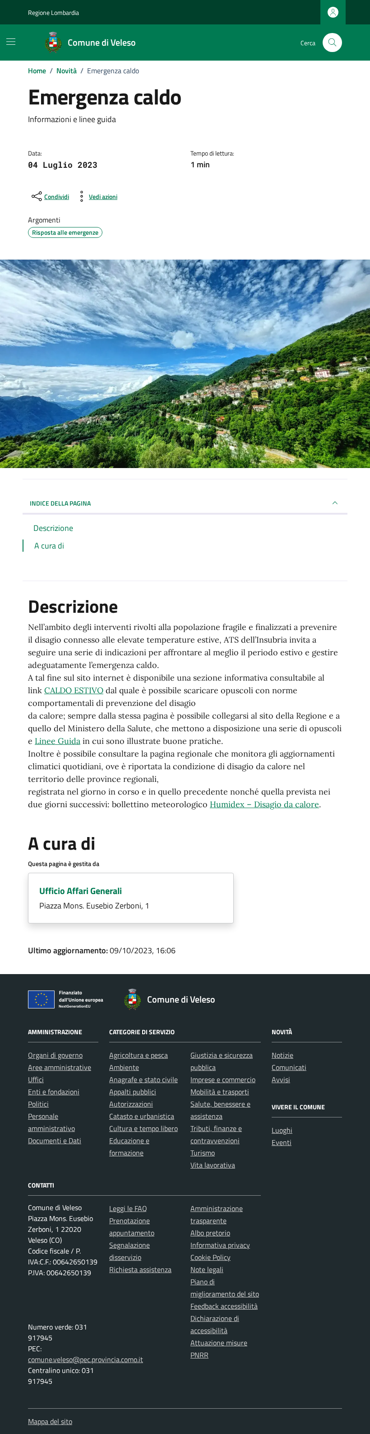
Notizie (282, 1055)
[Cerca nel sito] (332, 42)
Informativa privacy (220, 1245)
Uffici (36, 1079)
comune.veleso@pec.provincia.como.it (85, 1359)
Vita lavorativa (212, 1165)
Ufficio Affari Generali (80, 891)
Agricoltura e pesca (138, 1055)
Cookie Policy (210, 1257)
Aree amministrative (59, 1067)
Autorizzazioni (131, 1103)
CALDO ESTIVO (73, 690)
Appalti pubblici (132, 1091)
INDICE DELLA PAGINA (60, 503)
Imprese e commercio (222, 1079)
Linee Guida (57, 741)
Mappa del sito (50, 1421)
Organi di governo (55, 1055)
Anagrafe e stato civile (143, 1079)
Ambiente (124, 1067)
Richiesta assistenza (140, 1269)
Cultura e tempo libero (143, 1128)
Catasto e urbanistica (141, 1116)
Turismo (202, 1152)
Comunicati (289, 1067)
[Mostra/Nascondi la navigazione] (10, 41)
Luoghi (282, 1130)
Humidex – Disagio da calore (264, 804)
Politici (38, 1103)
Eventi (281, 1142)
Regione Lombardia (53, 12)
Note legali (206, 1269)
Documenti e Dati (54, 1140)
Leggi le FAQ (128, 1208)
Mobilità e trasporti (219, 1091)
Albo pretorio (210, 1232)
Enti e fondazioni (53, 1091)
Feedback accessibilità (224, 1306)
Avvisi (281, 1079)
